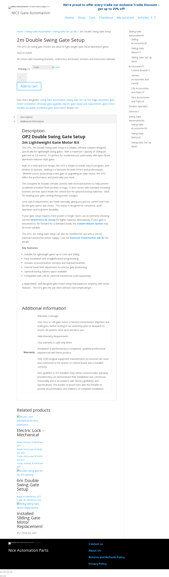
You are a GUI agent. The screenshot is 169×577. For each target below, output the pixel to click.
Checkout (106, 18)
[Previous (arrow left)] (1, 576)
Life (76, 107)
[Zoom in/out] (1, 572)
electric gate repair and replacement (82, 103)
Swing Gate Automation (38, 31)
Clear (57, 67)
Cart (92, 18)
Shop (81, 18)
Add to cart (29, 86)
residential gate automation (51, 107)
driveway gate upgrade (49, 103)
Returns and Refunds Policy (107, 557)
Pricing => (24, 69)
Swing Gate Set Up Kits (65, 31)
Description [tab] (26, 117)
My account (125, 18)
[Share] (8, 572)
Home (69, 18)
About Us (95, 550)
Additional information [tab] (32, 121)
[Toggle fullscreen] (4, 572)
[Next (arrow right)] (4, 576)
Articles (143, 18)
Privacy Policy (98, 564)
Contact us (96, 544)
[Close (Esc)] (11, 572)
